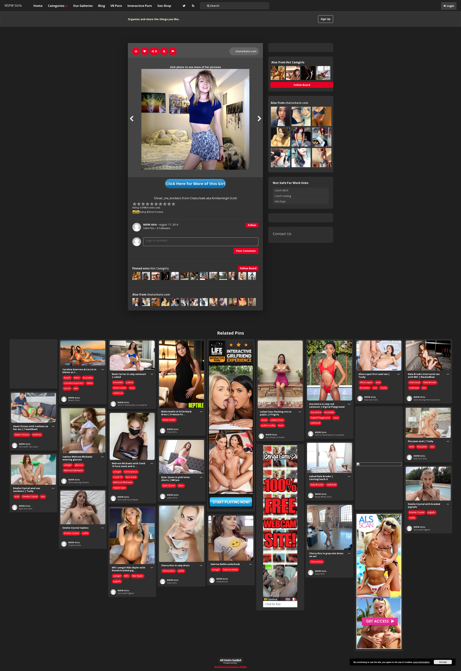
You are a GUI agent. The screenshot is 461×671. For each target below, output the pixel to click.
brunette (88, 377)
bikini (77, 377)
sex (375, 387)
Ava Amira (316, 412)
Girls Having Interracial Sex (427, 399)
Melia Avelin (169, 419)
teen (280, 425)
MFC (126, 575)
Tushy (383, 387)
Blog (101, 6)
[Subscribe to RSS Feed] (192, 5)
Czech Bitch (281, 190)
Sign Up (325, 19)
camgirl (67, 465)
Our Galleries (83, 6)
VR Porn (116, 6)
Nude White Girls (323, 496)
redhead (414, 387)
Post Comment (246, 251)
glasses (79, 465)
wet (76, 388)
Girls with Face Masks (128, 499)
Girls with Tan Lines (28, 446)
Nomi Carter (119, 387)
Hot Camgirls (159, 268)
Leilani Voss (277, 420)
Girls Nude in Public (275, 437)
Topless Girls (74, 545)
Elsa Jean (422, 446)
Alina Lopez (366, 382)
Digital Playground (320, 417)
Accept (443, 662)
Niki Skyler (137, 575)
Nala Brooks (429, 382)
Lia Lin (67, 388)
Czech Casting (283, 196)
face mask (131, 477)
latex (181, 485)
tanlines (37, 434)
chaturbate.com (245, 51)
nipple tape (119, 487)
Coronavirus (130, 471)
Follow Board (248, 268)
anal (378, 382)
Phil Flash (280, 201)
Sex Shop (164, 6)
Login (450, 6)
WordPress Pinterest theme (230, 666)
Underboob (222, 581)
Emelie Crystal (30, 496)
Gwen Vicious (22, 434)
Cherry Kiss (317, 561)
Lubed (129, 382)
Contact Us (282, 233)
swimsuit (118, 393)
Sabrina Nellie (230, 569)
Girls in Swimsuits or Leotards (132, 405)
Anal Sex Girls (371, 399)
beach (67, 377)
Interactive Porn (139, 6)
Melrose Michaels (73, 470)
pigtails (431, 512)
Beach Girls (73, 400)
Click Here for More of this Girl (195, 183)
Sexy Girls (172, 432)
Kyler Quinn (169, 485)
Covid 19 (117, 477)
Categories (56, 6)
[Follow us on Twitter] (183, 5)
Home (37, 6)
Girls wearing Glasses (78, 482)
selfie (412, 517)
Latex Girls (172, 497)
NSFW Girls (13, 5)
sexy (132, 387)
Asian (264, 420)
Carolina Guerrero (73, 383)
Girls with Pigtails (422, 529)
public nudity (268, 425)
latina (90, 383)
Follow (252, 225)
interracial (414, 382)
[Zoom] (164, 51)
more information (421, 662)
